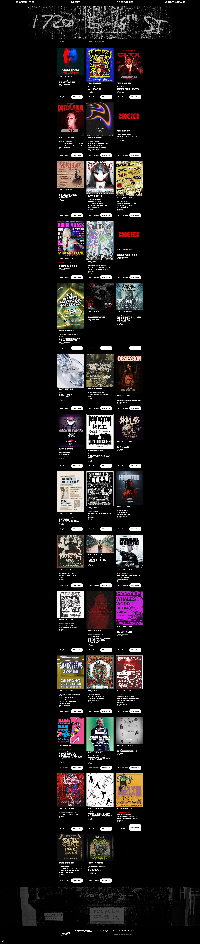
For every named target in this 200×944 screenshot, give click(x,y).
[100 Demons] (70, 551)
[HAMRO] (70, 430)
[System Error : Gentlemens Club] (129, 672)
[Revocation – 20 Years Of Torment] (129, 296)
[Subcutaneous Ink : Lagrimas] (99, 240)
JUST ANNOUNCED (96, 42)
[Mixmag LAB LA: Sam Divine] (99, 734)
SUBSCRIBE (128, 939)
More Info (77, 97)
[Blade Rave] (99, 296)
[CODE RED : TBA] (129, 115)
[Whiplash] (99, 65)
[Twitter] (106, 931)
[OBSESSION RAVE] (129, 374)
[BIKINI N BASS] (70, 239)
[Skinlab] (129, 427)
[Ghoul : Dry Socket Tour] (70, 604)
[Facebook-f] (103, 931)
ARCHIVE (175, 2)
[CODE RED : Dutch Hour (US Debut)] (70, 119)
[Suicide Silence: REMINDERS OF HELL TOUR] (70, 847)
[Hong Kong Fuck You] (99, 488)
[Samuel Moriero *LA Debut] (129, 551)
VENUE (125, 2)
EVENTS (25, 2)
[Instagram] (100, 931)
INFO (75, 2)
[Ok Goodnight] (129, 730)
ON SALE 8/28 (123, 828)
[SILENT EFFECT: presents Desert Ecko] (99, 119)
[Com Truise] (70, 61)
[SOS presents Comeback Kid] (129, 790)
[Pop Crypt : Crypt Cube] (99, 672)
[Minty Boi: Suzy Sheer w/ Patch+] (99, 790)
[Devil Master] (70, 790)
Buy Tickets (64, 97)
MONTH (61, 42)
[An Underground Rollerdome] (70, 306)
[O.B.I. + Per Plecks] (70, 371)
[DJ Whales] (129, 608)
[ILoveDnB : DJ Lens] (99, 544)
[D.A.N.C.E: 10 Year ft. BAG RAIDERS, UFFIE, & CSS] (70, 730)
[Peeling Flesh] (99, 370)
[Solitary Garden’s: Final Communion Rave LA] (99, 610)
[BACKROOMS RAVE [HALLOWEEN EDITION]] (70, 672)
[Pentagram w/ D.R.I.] (99, 431)
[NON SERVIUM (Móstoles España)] (129, 178)
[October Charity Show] (70, 491)
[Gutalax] (99, 847)
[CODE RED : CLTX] (129, 65)
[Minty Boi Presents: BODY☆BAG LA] (99, 177)
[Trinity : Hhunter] (129, 488)
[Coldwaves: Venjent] (70, 174)
